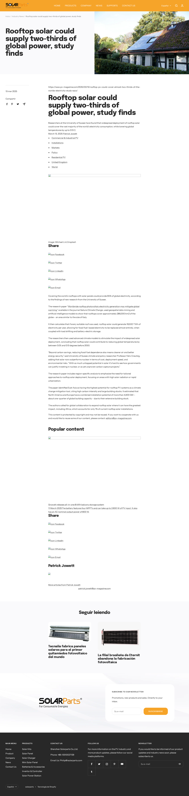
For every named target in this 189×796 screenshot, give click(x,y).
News (8, 762)
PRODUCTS (70, 5)
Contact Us (11, 766)
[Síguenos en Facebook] (91, 764)
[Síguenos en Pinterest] (114, 764)
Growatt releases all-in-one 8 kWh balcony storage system (76, 504)
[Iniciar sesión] (182, 5)
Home (8, 749)
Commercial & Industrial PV (65, 138)
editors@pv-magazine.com (118, 418)
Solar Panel (27, 753)
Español (164, 5)
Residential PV (59, 157)
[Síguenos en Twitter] (99, 764)
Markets (55, 147)
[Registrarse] (179, 764)
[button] (94, 205)
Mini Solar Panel (30, 762)
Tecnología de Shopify (46, 787)
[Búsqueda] (176, 5)
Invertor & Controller (32, 771)
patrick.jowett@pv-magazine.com (94, 588)
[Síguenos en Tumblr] (91, 771)
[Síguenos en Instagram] (107, 764)
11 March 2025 (55, 508)
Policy (55, 152)
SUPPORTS (112, 5)
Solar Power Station (31, 775)
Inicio (8, 16)
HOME (57, 5)
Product (9, 753)
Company (10, 758)
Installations (57, 143)
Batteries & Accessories (33, 766)
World (55, 167)
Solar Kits (26, 749)
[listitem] (7, 104)
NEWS (99, 5)
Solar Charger (28, 758)
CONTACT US (128, 5)
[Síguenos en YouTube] (122, 764)
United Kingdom (59, 162)
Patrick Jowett (70, 133)
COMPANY (86, 5)
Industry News (18, 16)
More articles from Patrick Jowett (64, 585)
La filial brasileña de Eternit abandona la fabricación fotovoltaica (119, 659)
